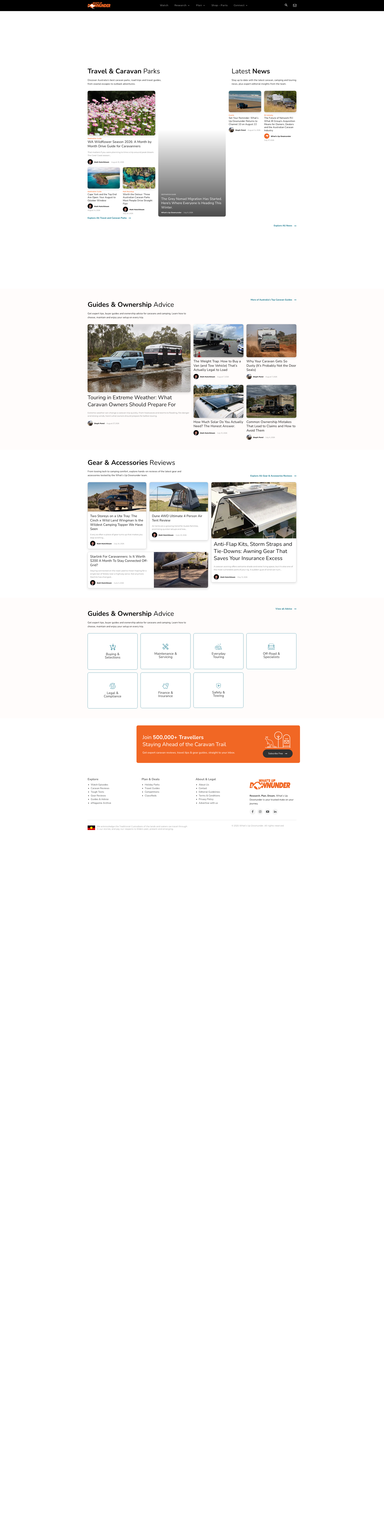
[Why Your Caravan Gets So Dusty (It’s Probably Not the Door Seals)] (271, 340)
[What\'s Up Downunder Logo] (106, 5)
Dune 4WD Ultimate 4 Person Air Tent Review (177, 518)
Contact (203, 788)
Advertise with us (208, 803)
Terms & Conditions (209, 795)
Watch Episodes (99, 784)
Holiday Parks (152, 784)
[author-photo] (91, 162)
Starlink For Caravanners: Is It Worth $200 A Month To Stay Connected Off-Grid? (119, 560)
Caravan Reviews (100, 788)
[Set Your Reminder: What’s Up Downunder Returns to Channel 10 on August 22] (245, 101)
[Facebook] (253, 812)
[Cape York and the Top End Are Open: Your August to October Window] (104, 178)
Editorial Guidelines (209, 792)
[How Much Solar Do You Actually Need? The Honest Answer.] (218, 401)
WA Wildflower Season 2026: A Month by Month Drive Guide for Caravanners (120, 144)
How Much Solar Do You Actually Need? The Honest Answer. (218, 424)
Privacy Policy (206, 799)
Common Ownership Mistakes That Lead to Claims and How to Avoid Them (271, 426)
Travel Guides (152, 788)
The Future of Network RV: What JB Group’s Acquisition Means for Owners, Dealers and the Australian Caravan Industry (279, 124)
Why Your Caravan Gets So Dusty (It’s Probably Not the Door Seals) (271, 365)
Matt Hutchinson (101, 162)
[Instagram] (260, 812)
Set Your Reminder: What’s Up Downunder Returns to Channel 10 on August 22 (243, 121)
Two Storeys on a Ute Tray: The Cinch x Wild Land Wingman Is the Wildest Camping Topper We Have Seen (116, 522)
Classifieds (151, 795)
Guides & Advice (100, 799)
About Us (204, 784)
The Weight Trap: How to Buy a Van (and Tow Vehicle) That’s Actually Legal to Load (217, 365)
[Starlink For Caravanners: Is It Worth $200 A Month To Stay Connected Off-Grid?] (181, 570)
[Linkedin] (275, 812)
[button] (286, 5)
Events (231, 115)
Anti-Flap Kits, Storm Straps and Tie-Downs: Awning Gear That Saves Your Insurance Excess (253, 551)
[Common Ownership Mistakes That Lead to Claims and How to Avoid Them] (271, 401)
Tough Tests (97, 792)
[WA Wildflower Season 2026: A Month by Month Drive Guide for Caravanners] (121, 113)
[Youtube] (268, 812)
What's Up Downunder (281, 136)
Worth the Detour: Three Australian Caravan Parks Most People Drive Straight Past (137, 199)
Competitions (152, 792)
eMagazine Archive (101, 803)
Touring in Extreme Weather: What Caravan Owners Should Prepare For (132, 401)
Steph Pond (240, 130)
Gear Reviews (98, 795)
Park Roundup (128, 192)
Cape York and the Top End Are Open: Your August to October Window (102, 197)
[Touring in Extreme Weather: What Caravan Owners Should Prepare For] (139, 358)
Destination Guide (95, 138)
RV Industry (268, 115)
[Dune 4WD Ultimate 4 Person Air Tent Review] (179, 497)
